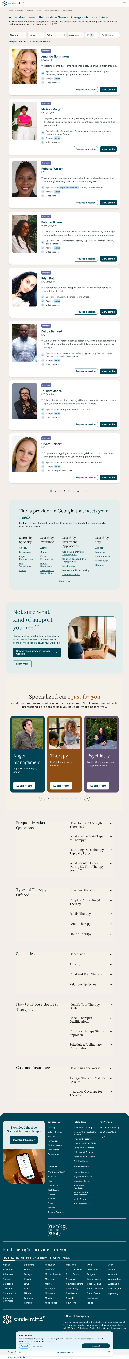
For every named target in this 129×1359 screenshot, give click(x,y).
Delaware (29, 1264)
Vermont (112, 1274)
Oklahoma (92, 1269)
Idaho (27, 1288)
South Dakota (94, 1293)
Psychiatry (53, 1136)
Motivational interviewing (76, 570)
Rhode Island (94, 1284)
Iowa (26, 1284)
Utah (110, 1264)
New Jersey (72, 1288)
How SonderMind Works (85, 1143)
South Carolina (95, 1288)
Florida (27, 1269)
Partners (52, 1208)
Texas (90, 1303)
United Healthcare (46, 565)
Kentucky (50, 1264)
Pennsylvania (94, 1279)
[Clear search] (64, 35)
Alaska (6, 1264)
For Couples (53, 1150)
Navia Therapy (80, 1199)
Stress (22, 570)
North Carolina (74, 1269)
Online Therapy (55, 1132)
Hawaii (27, 1279)
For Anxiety (53, 1141)
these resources (118, 1328)
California (8, 1284)
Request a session (86, 89)
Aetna (43, 547)
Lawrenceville (102, 556)
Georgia (28, 1274)
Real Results (53, 1190)
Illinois (27, 1293)
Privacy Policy (13, 1352)
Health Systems (81, 1172)
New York (71, 1303)
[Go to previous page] (42, 490)
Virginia (112, 1269)
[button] (37, 652)
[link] (64, 70)
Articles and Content (83, 1152)
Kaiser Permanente (46, 558)
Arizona (7, 1279)
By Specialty (40, 1257)
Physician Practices (83, 1176)
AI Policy (52, 1199)
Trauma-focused (71, 574)
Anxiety (23, 547)
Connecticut (9, 1293)
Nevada (70, 1298)
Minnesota (50, 1293)
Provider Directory (82, 1139)
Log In (103, 1136)
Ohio (89, 1264)
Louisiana (50, 1269)
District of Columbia (8, 1299)
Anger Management (26, 558)
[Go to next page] (86, 490)
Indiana (28, 1298)
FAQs (50, 1181)
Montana (71, 1264)
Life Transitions (25, 565)
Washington (114, 1279)
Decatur (99, 565)
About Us (52, 1176)
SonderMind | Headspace (80, 1186)
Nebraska (71, 1279)
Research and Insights (84, 1156)
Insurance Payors (82, 1181)
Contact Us (53, 1185)
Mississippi (51, 1303)
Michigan (50, 1288)
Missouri (49, 1298)
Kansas (28, 1303)
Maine (48, 1284)
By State (9, 1257)
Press (50, 1203)
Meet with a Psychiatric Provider (85, 1133)
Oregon (91, 1274)
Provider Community (109, 1127)
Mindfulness (68, 566)
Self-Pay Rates (81, 1161)
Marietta (100, 552)
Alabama (8, 1269)
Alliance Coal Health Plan (47, 572)
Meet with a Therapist (84, 1127)
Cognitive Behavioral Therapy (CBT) (73, 553)
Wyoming (113, 1293)
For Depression (55, 1145)
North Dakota (73, 1274)
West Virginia (115, 1288)
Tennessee (92, 1298)
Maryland (50, 1279)
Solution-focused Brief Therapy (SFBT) (74, 560)
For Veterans (53, 1154)
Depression (25, 552)
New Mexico (72, 1293)
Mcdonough (101, 560)
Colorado (7, 1288)
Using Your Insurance (84, 1148)
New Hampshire (74, 1284)
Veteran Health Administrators (81, 1193)
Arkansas (8, 1274)
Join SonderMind (108, 1132)
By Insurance (23, 1257)
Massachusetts (53, 1274)
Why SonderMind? (56, 1172)
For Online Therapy (59, 1257)
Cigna (43, 552)
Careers (51, 1194)
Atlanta (99, 547)
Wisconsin (113, 1284)
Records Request (56, 1212)
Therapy (51, 1127)
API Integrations (82, 1203)
